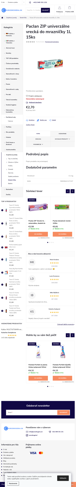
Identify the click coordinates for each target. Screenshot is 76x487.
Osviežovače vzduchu (12, 69)
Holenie (8, 137)
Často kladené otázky (9, 472)
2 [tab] (49, 242)
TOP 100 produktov (12, 58)
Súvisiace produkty (61, 139)
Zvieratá (10, 169)
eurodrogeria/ (33, 435)
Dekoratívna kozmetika (10, 111)
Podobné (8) (37, 144)
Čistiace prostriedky (12, 63)
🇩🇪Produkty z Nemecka (10, 35)
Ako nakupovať (8, 455)
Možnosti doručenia (35, 102)
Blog (4, 461)
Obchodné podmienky (10, 464)
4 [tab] (53, 242)
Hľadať (45, 10)
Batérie (10, 183)
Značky (8, 195)
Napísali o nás (7, 470)
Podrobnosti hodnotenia (52, 42)
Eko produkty (10, 132)
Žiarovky (10, 173)
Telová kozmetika (11, 100)
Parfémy (8, 127)
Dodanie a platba (13, 2)
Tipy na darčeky (13, 159)
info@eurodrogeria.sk (36, 432)
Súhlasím (63, 478)
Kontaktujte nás (8, 467)
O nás (3, 2)
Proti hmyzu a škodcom (10, 143)
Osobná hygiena (11, 105)
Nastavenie (13, 483)
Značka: (30, 125)
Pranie (8, 84)
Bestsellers (9, 189)
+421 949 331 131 (57, 432)
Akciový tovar (10, 48)
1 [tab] (47, 242)
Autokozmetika (11, 150)
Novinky (8, 53)
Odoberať (63, 412)
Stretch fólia (12, 180)
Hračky (10, 166)
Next (73, 191)
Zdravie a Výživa (13, 162)
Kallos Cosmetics (11, 79)
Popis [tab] (38, 133)
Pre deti (8, 94)
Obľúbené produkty (9, 458)
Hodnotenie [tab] (62, 133)
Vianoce (10, 121)
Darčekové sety (11, 117)
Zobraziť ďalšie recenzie (65, 324)
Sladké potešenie (13, 176)
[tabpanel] (38, 218)
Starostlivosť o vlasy (12, 74)
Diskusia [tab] (38, 139)
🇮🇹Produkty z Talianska (10, 42)
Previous (68, 191)
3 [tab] (51, 242)
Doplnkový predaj (11, 155)
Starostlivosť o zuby (12, 89)
